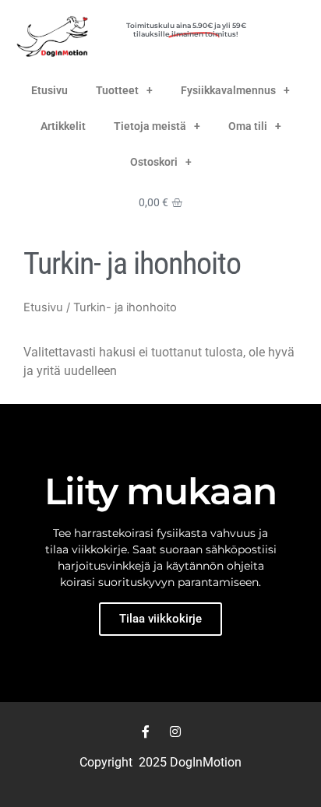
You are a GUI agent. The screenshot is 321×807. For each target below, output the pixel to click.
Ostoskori (154, 162)
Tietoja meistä (150, 126)
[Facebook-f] (145, 731)
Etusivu (49, 90)
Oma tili (247, 126)
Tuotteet (117, 90)
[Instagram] (175, 731)
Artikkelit (63, 126)
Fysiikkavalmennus (228, 90)
